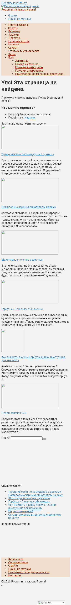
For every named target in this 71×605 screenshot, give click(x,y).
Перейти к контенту (14, 3)
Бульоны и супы (18, 41)
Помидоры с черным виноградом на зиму (35, 495)
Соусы (12, 47)
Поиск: (6, 438)
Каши (12, 54)
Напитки (13, 44)
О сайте (13, 565)
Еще (11, 57)
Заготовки (21, 60)
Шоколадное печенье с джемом (29, 498)
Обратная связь (18, 562)
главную (29, 117)
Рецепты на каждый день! (18, 9)
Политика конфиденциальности (28, 572)
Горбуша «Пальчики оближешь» (29, 501)
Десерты (14, 38)
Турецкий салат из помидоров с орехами (34, 491)
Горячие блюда (18, 24)
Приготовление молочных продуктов (39, 74)
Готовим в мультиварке (23, 51)
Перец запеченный (20, 511)
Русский (47, 602)
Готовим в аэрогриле (29, 67)
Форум (12, 15)
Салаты (13, 28)
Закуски (13, 34)
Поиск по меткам (19, 18)
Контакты (14, 575)
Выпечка (14, 31)
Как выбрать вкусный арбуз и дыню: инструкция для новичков (32, 506)
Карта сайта (15, 559)
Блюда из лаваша (26, 64)
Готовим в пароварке (29, 70)
